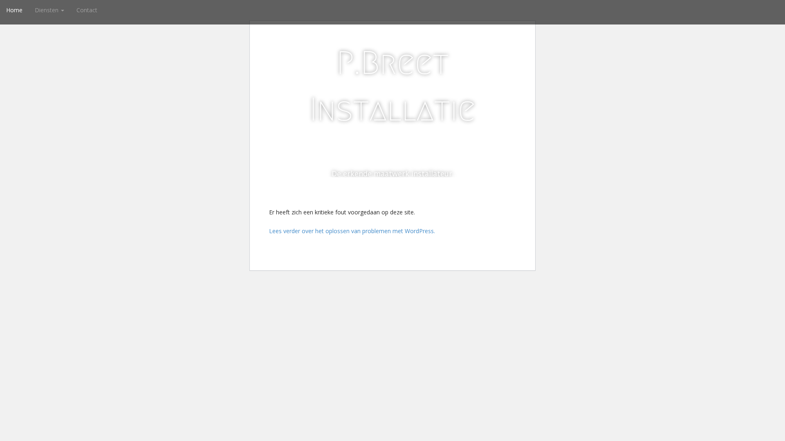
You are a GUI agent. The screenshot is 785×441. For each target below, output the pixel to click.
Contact (86, 10)
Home (14, 10)
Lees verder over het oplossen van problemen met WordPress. (352, 231)
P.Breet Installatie (392, 86)
